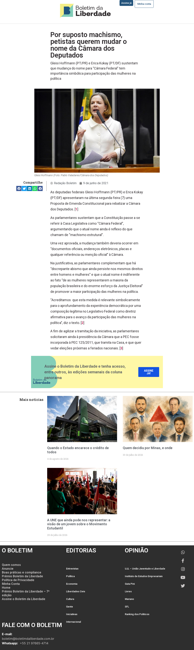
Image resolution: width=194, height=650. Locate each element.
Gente (69, 606)
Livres (128, 591)
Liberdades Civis (75, 591)
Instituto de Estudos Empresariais (144, 576)
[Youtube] (183, 577)
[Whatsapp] (183, 552)
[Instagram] (183, 569)
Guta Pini (130, 583)
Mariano (129, 599)
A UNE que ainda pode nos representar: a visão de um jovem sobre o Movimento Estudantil (78, 524)
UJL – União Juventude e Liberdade (145, 568)
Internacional (73, 621)
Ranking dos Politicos (137, 614)
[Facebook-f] (183, 561)
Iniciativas (71, 614)
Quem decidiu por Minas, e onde (147, 448)
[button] (18, 188)
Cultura (70, 599)
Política (70, 576)
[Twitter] (183, 586)
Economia (71, 583)
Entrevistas (72, 568)
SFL (127, 606)
